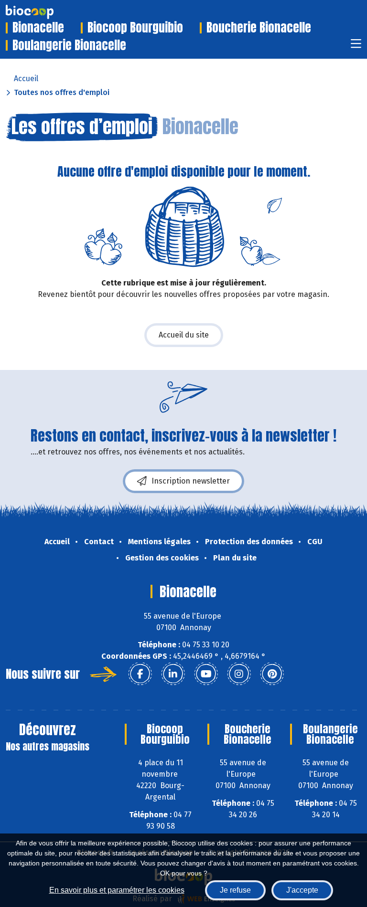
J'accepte (302, 890)
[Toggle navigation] (356, 47)
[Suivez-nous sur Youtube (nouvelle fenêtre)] (206, 674)
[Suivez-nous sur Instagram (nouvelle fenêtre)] (239, 674)
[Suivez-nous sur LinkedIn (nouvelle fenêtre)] (173, 674)
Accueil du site (184, 334)
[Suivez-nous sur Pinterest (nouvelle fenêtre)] (272, 674)
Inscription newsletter (190, 480)
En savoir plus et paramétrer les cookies (116, 890)
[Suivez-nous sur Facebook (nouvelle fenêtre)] (140, 674)
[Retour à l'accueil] (44, 12)
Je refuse (235, 890)
